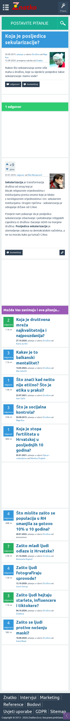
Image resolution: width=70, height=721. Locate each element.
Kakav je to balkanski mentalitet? (27, 357)
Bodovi (34, 704)
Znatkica (20, 614)
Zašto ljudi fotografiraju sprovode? (28, 573)
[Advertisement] (35, 135)
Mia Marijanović (35, 175)
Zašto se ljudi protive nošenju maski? (31, 627)
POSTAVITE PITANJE (29, 23)
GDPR (41, 711)
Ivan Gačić (20, 398)
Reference (13, 704)
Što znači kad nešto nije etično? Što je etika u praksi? (35, 385)
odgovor (20, 175)
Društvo (36, 54)
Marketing (49, 697)
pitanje (20, 54)
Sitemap (58, 711)
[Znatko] (24, 6)
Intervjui (28, 697)
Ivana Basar (21, 641)
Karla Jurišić (22, 344)
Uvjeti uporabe (17, 711)
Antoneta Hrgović (24, 559)
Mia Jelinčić (21, 371)
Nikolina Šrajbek (37, 458)
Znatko (39, 60)
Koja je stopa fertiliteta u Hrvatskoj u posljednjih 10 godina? (29, 439)
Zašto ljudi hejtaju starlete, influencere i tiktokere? (36, 600)
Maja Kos (20, 420)
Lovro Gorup (22, 586)
